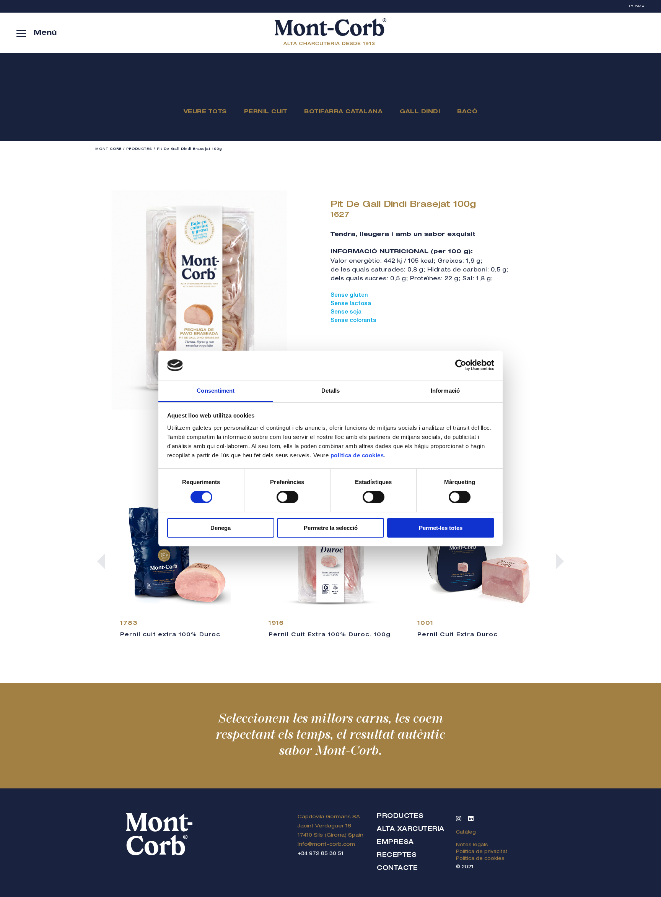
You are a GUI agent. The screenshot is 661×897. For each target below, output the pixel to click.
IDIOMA (637, 6)
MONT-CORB (108, 149)
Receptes (397, 856)
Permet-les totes (440, 528)
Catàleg (466, 832)
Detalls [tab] (330, 390)
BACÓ (467, 112)
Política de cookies (480, 858)
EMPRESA (395, 843)
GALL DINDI (420, 112)
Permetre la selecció (331, 528)
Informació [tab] (445, 390)
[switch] (287, 497)
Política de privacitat (482, 852)
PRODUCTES (139, 149)
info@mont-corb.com (326, 844)
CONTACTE (397, 869)
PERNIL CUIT (265, 112)
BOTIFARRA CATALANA (343, 112)
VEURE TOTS (205, 112)
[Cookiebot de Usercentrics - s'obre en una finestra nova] (460, 365)
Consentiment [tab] (215, 390)
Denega (220, 528)
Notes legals (472, 845)
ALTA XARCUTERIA (410, 830)
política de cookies (357, 455)
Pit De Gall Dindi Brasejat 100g (189, 149)
